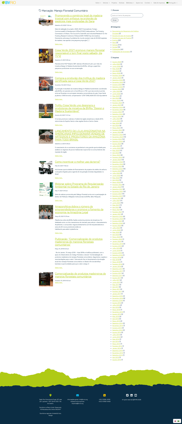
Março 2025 (116, 100)
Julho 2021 (116, 200)
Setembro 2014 (117, 330)
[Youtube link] (135, 396)
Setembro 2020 (117, 223)
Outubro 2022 (117, 166)
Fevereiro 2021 (117, 212)
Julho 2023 (116, 146)
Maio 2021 (115, 205)
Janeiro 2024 (116, 132)
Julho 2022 (116, 173)
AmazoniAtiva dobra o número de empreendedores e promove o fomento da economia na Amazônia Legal (79, 209)
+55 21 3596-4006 (104, 399)
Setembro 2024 (117, 114)
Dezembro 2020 (117, 216)
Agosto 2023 (116, 144)
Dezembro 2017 (117, 269)
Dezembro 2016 (117, 296)
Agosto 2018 (116, 257)
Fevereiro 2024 (117, 130)
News (114, 42)
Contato (147, 3)
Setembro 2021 (117, 196)
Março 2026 (116, 73)
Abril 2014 (115, 341)
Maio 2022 (115, 178)
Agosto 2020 (116, 225)
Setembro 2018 (117, 255)
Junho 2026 (116, 66)
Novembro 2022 (117, 164)
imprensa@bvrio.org (77, 403)
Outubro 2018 (117, 253)
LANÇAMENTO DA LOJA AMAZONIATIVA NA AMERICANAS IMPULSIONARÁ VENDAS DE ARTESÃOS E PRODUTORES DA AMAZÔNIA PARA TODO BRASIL (80, 135)
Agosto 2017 (116, 278)
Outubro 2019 (117, 246)
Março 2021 (116, 210)
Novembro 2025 (117, 82)
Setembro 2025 (117, 87)
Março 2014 (116, 344)
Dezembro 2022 (117, 162)
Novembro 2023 (117, 137)
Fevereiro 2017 (117, 291)
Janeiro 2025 (116, 105)
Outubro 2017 (116, 273)
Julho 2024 (116, 119)
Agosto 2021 (116, 198)
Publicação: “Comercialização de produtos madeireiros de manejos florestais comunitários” (79, 241)
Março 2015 (116, 321)
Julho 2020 (116, 228)
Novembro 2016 (117, 298)
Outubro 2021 (117, 194)
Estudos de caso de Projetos (121, 38)
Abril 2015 (115, 319)
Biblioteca (129, 3)
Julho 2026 (116, 64)
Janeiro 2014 (116, 348)
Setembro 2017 (117, 276)
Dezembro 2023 (117, 135)
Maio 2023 (115, 150)
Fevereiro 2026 (117, 75)
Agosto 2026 (116, 62)
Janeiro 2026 (116, 78)
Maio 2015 (115, 316)
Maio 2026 (115, 69)
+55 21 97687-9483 (104, 401)
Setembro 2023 (117, 141)
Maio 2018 (115, 260)
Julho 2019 (116, 248)
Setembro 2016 (117, 301)
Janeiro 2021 (116, 214)
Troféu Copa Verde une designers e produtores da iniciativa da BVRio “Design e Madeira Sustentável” (79, 108)
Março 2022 (116, 182)
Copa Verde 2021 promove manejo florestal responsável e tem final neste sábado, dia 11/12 (80, 53)
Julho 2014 (116, 335)
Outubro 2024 (117, 112)
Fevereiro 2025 (117, 103)
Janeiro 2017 (116, 294)
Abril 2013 (115, 357)
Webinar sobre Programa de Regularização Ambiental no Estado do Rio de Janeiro (79, 185)
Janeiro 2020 (116, 241)
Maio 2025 (115, 96)
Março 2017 (116, 289)
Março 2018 (116, 262)
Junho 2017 (116, 282)
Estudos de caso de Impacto (121, 36)
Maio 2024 (115, 123)
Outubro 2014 (117, 328)
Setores (105, 3)
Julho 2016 (116, 305)
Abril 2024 (115, 125)
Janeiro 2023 (116, 160)
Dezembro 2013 (117, 351)
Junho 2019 (116, 251)
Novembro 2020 (117, 219)
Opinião (114, 47)
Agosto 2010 (116, 360)
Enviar (114, 20)
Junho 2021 (116, 203)
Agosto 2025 (116, 89)
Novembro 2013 (117, 353)
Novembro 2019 (117, 244)
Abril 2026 (115, 71)
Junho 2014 (116, 337)
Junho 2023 (116, 148)
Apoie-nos (139, 3)
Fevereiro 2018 (117, 264)
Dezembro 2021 (117, 189)
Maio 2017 (115, 285)
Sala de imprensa (159, 3)
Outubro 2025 (117, 85)
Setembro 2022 (117, 169)
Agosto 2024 (116, 116)
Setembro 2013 (117, 355)
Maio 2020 (115, 232)
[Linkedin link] (131, 396)
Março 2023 (116, 155)
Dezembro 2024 (117, 107)
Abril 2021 (115, 207)
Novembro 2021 (117, 191)
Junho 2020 (116, 230)
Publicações (116, 49)
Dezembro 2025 (117, 80)
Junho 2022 (116, 175)
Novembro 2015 (117, 312)
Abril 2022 (115, 180)
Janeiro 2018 (116, 266)
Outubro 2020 (117, 221)
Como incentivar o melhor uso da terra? (77, 161)
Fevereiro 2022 (117, 185)
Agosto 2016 (116, 303)
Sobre (98, 3)
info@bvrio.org (83, 399)
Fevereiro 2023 (117, 157)
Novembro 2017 (117, 271)
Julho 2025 (116, 91)
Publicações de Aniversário (121, 52)
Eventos (115, 40)
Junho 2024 (116, 121)
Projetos (114, 3)
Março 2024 (116, 128)
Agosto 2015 (116, 314)
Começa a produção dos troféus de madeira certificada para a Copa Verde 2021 (80, 79)
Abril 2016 (115, 307)
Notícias (121, 3)
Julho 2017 (116, 280)
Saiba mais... (59, 44)
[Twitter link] (127, 396)
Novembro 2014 (117, 326)
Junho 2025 (116, 94)
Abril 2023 (115, 153)
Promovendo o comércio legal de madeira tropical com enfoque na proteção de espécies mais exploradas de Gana (78, 18)
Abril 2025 (115, 98)
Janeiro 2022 (116, 187)
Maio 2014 (115, 339)
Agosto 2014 (116, 332)
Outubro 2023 (117, 139)
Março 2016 (116, 310)
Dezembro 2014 (117, 323)
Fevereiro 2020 (117, 239)
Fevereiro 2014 (117, 346)
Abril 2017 (115, 287)
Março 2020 (116, 237)
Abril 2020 (115, 235)
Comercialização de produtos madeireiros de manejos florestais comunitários (80, 275)
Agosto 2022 (116, 171)
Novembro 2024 (117, 110)
